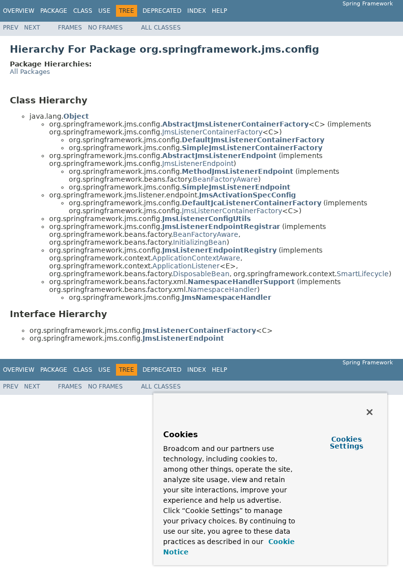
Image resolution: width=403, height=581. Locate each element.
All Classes (161, 27)
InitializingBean (200, 242)
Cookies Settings (346, 442)
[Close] (369, 412)
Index (196, 10)
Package (53, 10)
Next (32, 27)
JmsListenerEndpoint (197, 163)
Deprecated (162, 10)
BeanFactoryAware (225, 179)
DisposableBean (201, 274)
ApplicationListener (186, 266)
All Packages (30, 71)
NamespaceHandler (222, 289)
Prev (10, 27)
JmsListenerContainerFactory (212, 132)
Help (219, 10)
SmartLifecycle (363, 274)
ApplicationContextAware (196, 258)
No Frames (105, 27)
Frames (70, 27)
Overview (18, 10)
